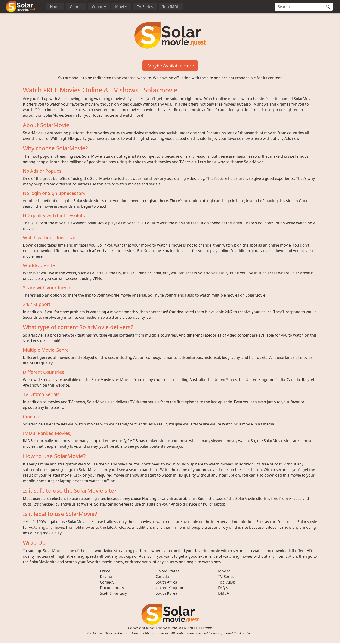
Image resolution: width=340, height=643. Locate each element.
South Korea (166, 593)
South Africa (166, 582)
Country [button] (99, 6)
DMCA (223, 593)
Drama (106, 576)
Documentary (112, 587)
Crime (105, 571)
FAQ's (223, 587)
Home (55, 6)
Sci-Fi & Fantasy (113, 593)
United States (167, 571)
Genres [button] (76, 6)
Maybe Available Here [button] (170, 65)
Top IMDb (170, 6)
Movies (121, 6)
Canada (162, 576)
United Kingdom (170, 587)
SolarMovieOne (163, 628)
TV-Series (145, 6)
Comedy (107, 582)
